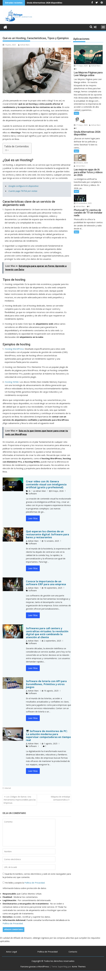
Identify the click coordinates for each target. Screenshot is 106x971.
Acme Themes (79, 966)
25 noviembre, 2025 (84, 203)
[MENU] (103, 27)
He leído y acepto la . (24, 882)
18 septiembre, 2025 (53, 588)
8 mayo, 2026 (57, 491)
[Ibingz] (5, 26)
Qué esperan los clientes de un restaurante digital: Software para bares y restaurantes (47, 534)
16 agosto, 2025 (51, 690)
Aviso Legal (11, 951)
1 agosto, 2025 (50, 743)
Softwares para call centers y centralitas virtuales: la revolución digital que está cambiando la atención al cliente (47, 633)
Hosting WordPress (14, 348)
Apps (76, 113)
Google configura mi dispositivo (23, 186)
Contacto (73, 951)
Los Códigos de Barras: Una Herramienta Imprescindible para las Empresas (20, 799)
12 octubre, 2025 (51, 541)
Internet (8, 788)
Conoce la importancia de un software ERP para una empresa (46, 583)
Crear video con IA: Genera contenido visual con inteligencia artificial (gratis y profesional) (46, 484)
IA (29, 491)
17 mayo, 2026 (82, 66)
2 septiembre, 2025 (52, 640)
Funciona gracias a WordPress (34, 966)
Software (33, 493)
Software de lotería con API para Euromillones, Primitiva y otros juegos (46, 684)
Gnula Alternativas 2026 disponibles (44, 2)
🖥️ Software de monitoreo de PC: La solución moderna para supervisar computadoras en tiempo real (48, 735)
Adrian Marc (25, 45)
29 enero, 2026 (82, 163)
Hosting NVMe (12, 381)
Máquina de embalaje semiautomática (60, 798)
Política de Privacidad (34, 882)
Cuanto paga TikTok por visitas (22, 191)
